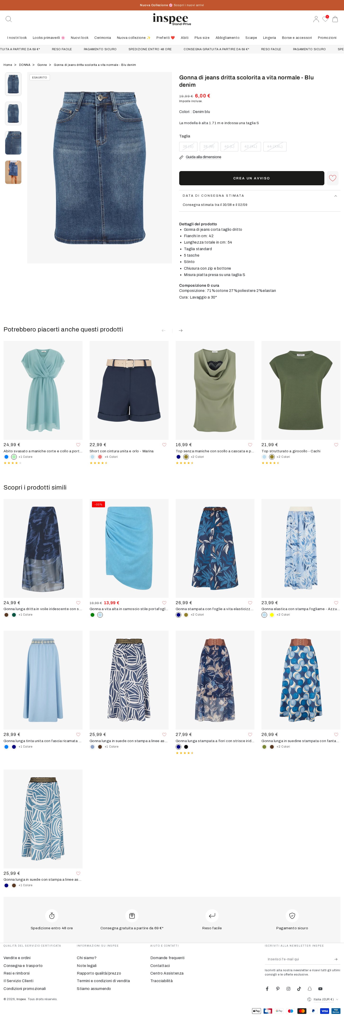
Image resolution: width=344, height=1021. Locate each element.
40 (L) (231, 148)
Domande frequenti (167, 958)
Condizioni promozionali (25, 989)
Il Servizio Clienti (18, 981)
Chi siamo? (86, 958)
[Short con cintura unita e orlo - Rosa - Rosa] (100, 457)
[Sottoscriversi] (337, 959)
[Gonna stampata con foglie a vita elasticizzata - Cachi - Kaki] (186, 615)
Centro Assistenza (167, 973)
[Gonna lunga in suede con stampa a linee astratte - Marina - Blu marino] (6, 885)
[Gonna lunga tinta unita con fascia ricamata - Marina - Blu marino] (14, 747)
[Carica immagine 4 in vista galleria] (13, 172)
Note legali (87, 966)
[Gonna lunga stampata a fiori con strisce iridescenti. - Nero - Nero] (186, 747)
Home (8, 65)
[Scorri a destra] (166, 174)
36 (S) (190, 148)
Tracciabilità (161, 981)
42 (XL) (252, 148)
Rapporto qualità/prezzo (99, 973)
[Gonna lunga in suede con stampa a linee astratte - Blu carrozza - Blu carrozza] (92, 747)
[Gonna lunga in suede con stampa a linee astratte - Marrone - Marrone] (100, 747)
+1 (25, 456)
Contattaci (160, 966)
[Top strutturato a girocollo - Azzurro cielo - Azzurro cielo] (264, 457)
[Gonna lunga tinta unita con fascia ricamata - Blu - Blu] (6, 747)
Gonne (42, 65)
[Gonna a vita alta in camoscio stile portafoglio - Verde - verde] (92, 615)
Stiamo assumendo (94, 989)
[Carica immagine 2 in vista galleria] (13, 113)
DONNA (25, 65)
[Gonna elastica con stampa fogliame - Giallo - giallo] (272, 615)
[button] (9, 19)
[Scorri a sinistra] (33, 174)
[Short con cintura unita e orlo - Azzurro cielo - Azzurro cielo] (92, 457)
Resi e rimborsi (17, 973)
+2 (197, 456)
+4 (111, 456)
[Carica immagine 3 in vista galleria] (13, 142)
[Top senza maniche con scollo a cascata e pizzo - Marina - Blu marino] (178, 457)
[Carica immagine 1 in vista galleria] (13, 84)
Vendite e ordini (17, 958)
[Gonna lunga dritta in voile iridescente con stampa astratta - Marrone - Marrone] (6, 615)
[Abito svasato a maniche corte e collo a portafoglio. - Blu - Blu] (6, 457)
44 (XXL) (276, 148)
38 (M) (210, 148)
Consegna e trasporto (23, 966)
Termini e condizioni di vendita (103, 981)
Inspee (21, 999)
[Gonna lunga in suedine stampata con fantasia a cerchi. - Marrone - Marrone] (272, 747)
